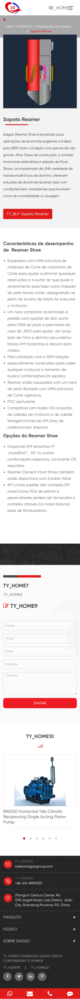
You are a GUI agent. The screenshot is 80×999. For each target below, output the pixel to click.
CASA (9, 26)
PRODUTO (25, 26)
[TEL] (50, 993)
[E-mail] (30, 993)
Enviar (40, 703)
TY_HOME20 (40, 968)
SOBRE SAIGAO (16, 941)
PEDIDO (10, 929)
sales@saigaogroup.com (34, 866)
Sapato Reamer (41, 31)
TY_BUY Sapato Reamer (28, 214)
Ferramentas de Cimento (54, 26)
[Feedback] (70, 993)
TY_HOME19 (11, 968)
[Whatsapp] (10, 993)
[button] (24, 838)
